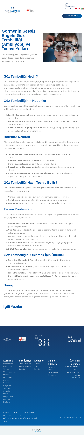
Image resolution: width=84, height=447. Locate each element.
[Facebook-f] (40, 341)
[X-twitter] (48, 341)
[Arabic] (82, 9)
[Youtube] (44, 344)
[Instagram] (44, 341)
